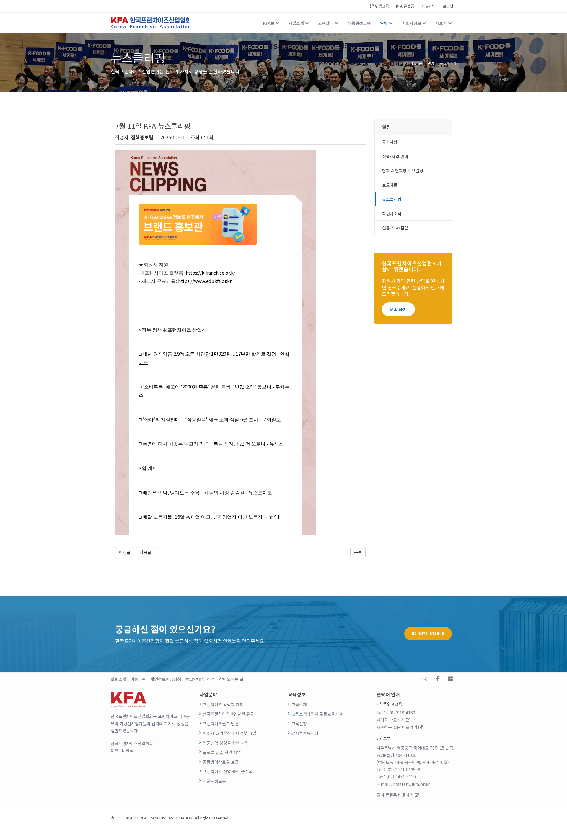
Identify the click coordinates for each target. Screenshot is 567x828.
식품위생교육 (378, 6)
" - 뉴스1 (271, 516)
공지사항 (389, 142)
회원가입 (428, 6)
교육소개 (299, 704)
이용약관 (138, 679)
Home (417, 62)
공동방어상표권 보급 (221, 762)
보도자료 (389, 185)
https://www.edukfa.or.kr (205, 280)
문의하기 (398, 309)
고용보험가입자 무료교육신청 (317, 714)
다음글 (145, 552)
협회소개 (118, 679)
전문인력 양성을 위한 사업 (226, 743)
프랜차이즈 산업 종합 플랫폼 (227, 771)
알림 (384, 23)
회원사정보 (411, 23)
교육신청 (299, 724)
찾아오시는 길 (231, 679)
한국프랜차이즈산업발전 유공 (228, 714)
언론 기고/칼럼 (395, 228)
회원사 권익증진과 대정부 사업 (229, 733)
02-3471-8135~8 (428, 633)
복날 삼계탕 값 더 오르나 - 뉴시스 (249, 443)
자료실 (441, 23)
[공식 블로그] (450, 679)
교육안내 (325, 23)
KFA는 (268, 23)
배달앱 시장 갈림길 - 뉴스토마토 (238, 492)
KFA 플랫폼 (405, 6)
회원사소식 (391, 214)
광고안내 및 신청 (200, 679)
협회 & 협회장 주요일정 (402, 170)
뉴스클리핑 (448, 62)
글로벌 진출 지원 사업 (222, 752)
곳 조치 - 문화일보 (262, 419)
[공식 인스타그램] (425, 679)
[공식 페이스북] (437, 679)
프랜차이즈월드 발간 (221, 724)
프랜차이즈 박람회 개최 (223, 704)
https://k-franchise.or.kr (210, 272)
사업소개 (296, 23)
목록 (358, 552)
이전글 (125, 552)
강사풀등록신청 (304, 733)
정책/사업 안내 (395, 156)
